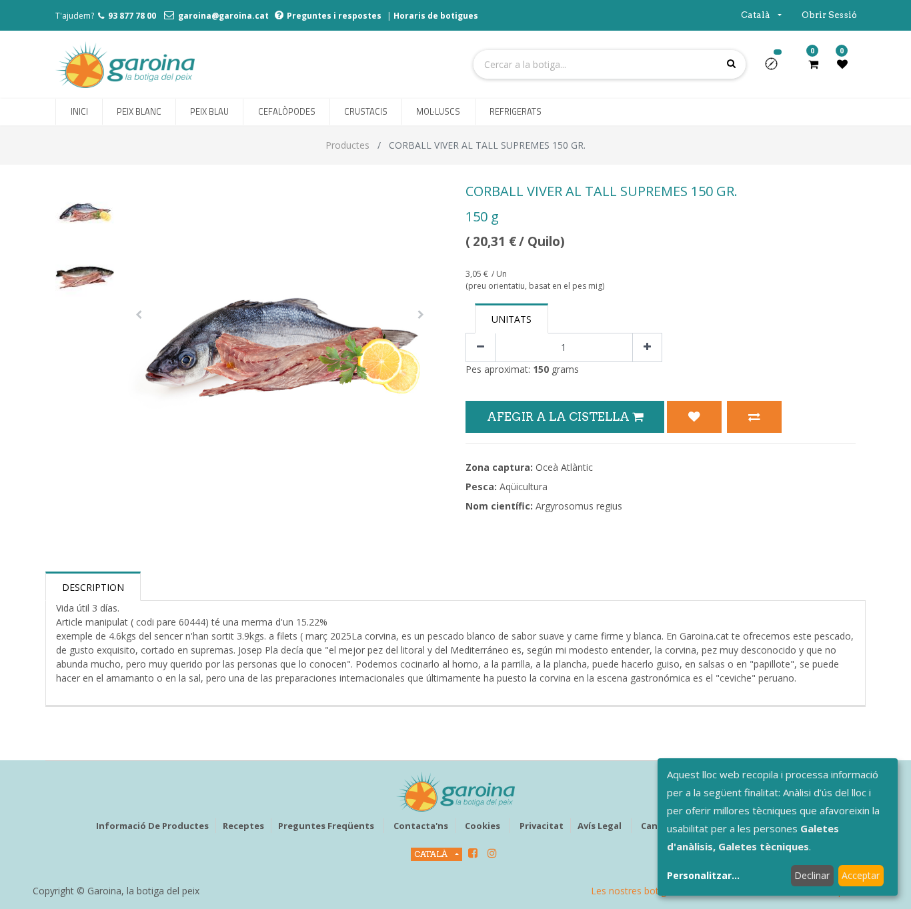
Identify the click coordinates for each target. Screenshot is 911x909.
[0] (813, 64)
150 (541, 369)
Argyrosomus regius (579, 506)
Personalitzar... (703, 875)
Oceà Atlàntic (564, 467)
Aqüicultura (524, 486)
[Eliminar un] (481, 348)
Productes (347, 145)
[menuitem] (79, 112)
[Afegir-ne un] (647, 348)
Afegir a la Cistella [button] (559, 416)
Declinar (812, 875)
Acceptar (861, 875)
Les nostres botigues (636, 890)
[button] (777, 68)
